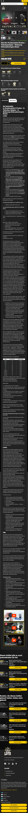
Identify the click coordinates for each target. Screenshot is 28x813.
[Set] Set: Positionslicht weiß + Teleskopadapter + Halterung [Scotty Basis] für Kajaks (18, 673)
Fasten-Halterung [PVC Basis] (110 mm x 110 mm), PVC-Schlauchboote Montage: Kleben (17, 714)
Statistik (5, 794)
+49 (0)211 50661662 (10, 773)
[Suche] (25, 4)
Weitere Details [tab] (13, 100)
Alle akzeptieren (14, 805)
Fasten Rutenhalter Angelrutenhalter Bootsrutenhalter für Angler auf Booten (17, 737)
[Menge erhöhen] (8, 62)
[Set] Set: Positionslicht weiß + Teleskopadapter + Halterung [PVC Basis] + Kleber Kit (18, 662)
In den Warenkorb (18, 63)
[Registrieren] (4, 1)
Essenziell (5, 792)
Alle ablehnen (14, 810)
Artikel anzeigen (18, 667)
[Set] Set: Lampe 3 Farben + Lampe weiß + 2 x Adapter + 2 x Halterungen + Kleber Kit (18, 684)
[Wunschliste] (21, 1)
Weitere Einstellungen (5, 802)
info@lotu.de (8, 775)
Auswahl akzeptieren (14, 807)
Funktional (5, 800)
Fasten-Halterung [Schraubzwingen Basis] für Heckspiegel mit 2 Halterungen (17, 703)
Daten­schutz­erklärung (6, 789)
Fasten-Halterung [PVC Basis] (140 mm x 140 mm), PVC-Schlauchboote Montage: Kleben (17, 726)
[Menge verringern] (8, 64)
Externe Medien (6, 796)
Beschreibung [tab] (5, 100)
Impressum (14, 789)
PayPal (4, 798)
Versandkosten (10, 60)
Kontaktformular (9, 771)
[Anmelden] (1, 1)
